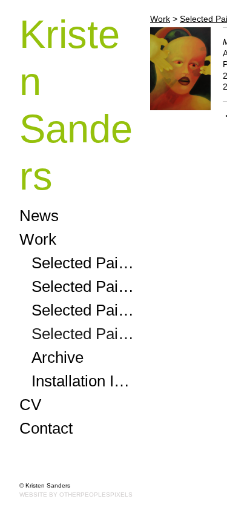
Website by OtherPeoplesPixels (76, 494)
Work (37, 239)
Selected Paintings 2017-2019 (86, 334)
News (39, 216)
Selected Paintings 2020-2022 (86, 310)
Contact (46, 428)
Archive (57, 357)
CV (30, 405)
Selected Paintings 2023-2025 (86, 286)
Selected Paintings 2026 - (86, 263)
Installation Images (86, 381)
